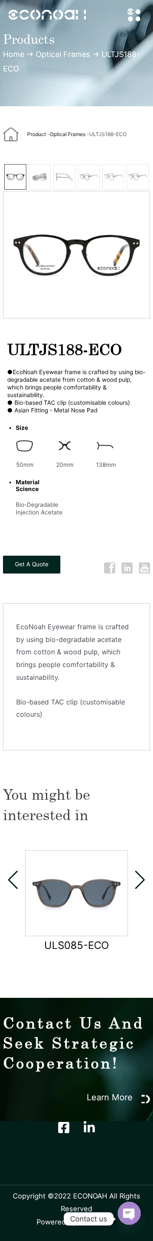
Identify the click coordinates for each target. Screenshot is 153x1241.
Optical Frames (63, 54)
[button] (13, 880)
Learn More (111, 1097)
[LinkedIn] (89, 1127)
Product (36, 134)
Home (13, 54)
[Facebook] (63, 1127)
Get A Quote (31, 564)
